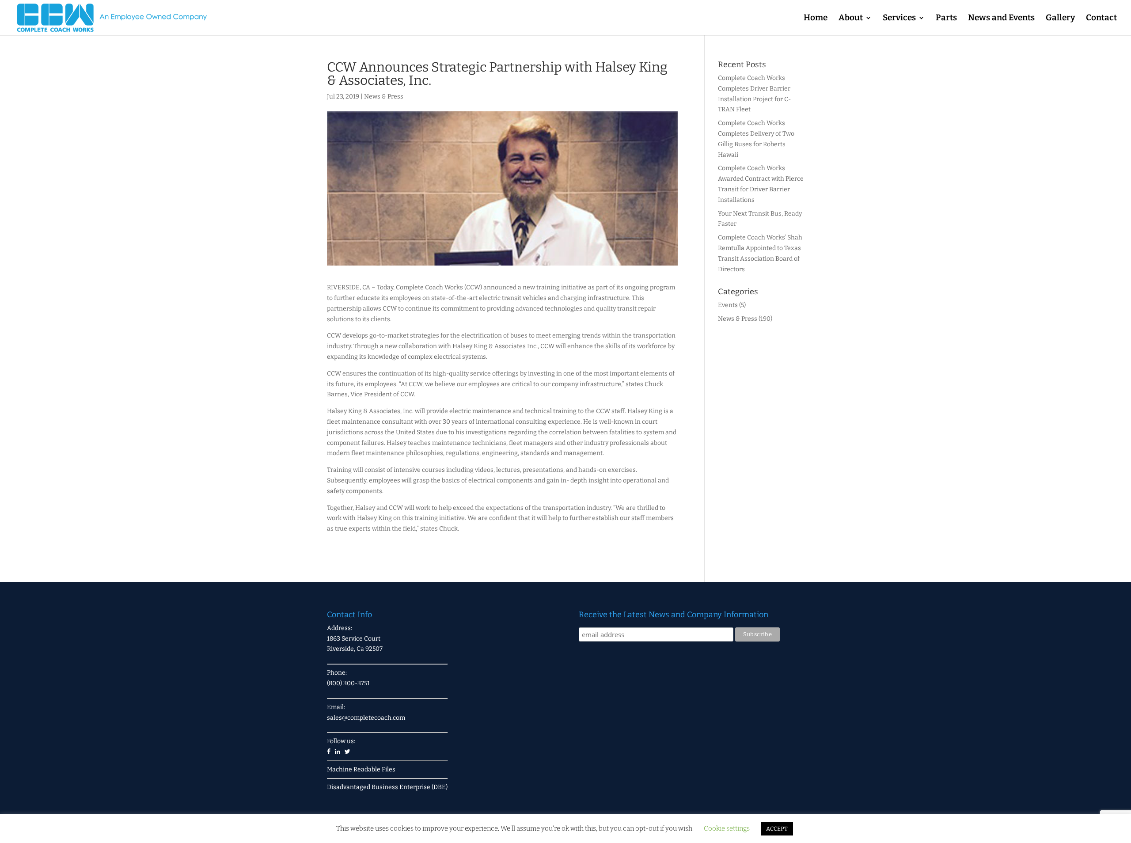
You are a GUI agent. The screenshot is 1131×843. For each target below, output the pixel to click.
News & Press (383, 96)
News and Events (1001, 19)
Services (899, 19)
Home (815, 19)
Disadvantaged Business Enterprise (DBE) (387, 787)
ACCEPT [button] (777, 828)
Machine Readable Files (361, 769)
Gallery (1060, 19)
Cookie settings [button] (727, 828)
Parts (946, 19)
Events (728, 305)
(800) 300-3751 (348, 683)
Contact (1101, 19)
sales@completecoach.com (366, 717)
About (851, 19)
